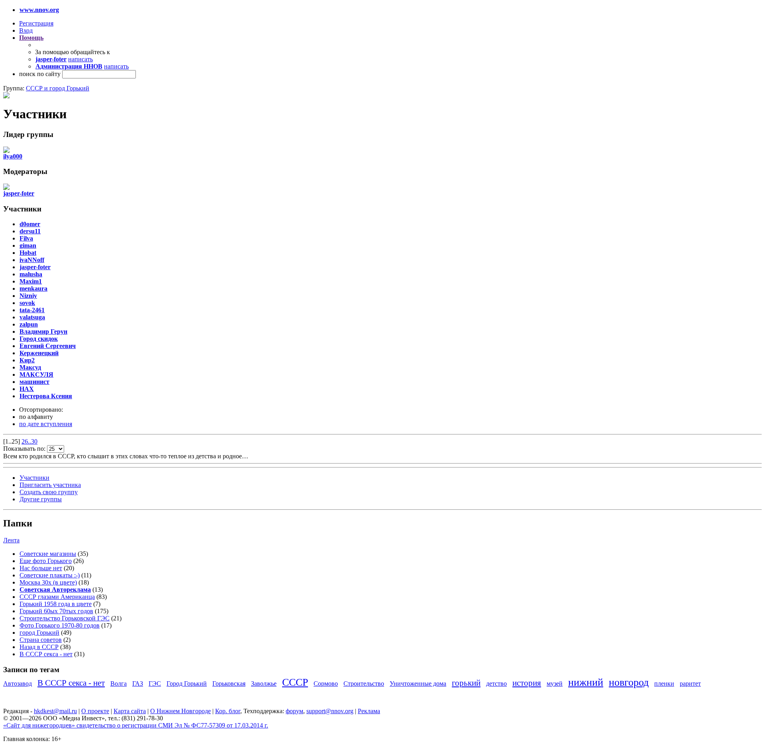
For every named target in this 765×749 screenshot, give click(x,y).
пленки (664, 683)
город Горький (39, 632)
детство (496, 683)
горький (466, 682)
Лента (11, 540)
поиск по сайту (40, 73)
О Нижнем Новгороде (180, 711)
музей (555, 683)
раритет (690, 683)
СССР (295, 682)
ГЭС (155, 683)
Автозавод (17, 683)
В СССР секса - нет (46, 654)
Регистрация (36, 23)
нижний (585, 682)
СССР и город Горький (57, 88)
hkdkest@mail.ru (55, 711)
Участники (34, 477)
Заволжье (264, 683)
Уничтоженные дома (418, 683)
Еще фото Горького (46, 560)
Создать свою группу (49, 492)
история (526, 682)
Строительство (363, 683)
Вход (26, 30)
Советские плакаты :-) (50, 575)
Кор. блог (227, 711)
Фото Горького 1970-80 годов (60, 625)
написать (80, 59)
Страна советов (41, 639)
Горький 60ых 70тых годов (56, 611)
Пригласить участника (50, 484)
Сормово (326, 683)
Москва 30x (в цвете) (48, 582)
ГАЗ (137, 683)
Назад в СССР (39, 646)
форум (294, 711)
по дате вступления (45, 423)
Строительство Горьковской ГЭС (65, 618)
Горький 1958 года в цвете (56, 603)
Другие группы (41, 499)
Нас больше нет (41, 568)
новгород (629, 682)
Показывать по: (25, 448)
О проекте (95, 711)
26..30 (29, 441)
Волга (118, 683)
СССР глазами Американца (57, 596)
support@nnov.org (329, 711)
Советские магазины (48, 553)
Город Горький (187, 683)
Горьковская (228, 683)
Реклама (369, 711)
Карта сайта (130, 711)
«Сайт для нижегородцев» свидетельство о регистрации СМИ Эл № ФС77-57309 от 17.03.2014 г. (135, 725)
